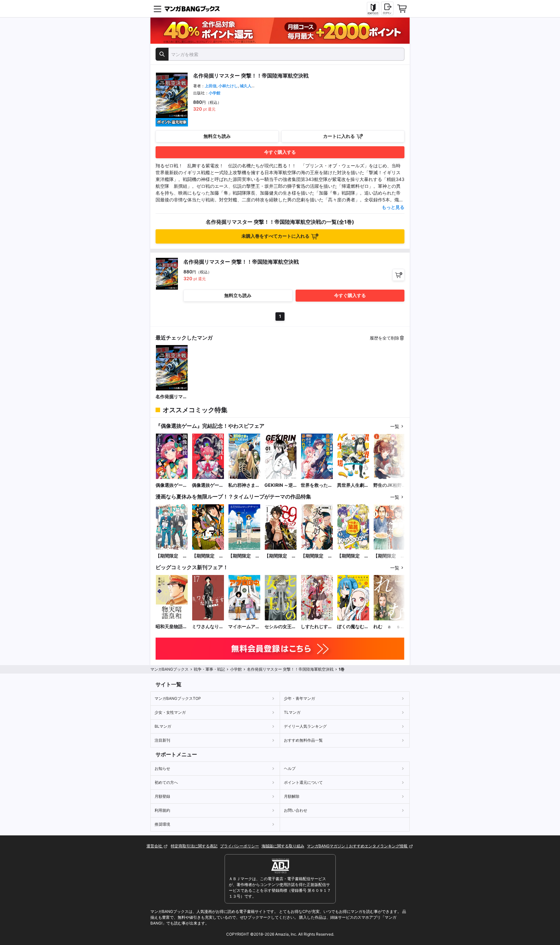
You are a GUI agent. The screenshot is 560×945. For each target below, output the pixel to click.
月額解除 (291, 796)
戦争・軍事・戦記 (209, 669)
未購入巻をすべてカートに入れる (275, 236)
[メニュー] (157, 9)
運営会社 (154, 845)
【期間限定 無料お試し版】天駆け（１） (316, 556)
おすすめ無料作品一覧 (303, 740)
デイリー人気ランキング (305, 726)
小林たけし (228, 85)
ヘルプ (290, 768)
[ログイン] (387, 8)
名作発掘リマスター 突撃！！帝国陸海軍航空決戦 (171, 397)
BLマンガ (163, 726)
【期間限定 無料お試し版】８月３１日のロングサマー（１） (244, 556)
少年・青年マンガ (299, 698)
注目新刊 (162, 740)
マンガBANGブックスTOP (178, 698)
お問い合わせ (295, 810)
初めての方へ (166, 782)
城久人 (245, 85)
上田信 (210, 85)
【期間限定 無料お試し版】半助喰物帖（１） (389, 556)
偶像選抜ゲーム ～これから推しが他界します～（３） (171, 485)
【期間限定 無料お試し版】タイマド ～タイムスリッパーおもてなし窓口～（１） (208, 556)
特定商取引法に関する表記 (194, 845)
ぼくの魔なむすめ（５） (353, 627)
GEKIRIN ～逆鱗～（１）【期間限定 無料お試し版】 (280, 485)
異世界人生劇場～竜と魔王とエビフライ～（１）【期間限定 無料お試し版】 (353, 485)
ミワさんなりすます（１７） (208, 627)
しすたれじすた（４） (316, 627)
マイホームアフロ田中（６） (244, 627)
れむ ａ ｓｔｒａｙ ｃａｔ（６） (389, 627)
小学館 (214, 92)
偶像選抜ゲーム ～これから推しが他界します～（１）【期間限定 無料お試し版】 (208, 485)
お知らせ (162, 768)
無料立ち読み (217, 136)
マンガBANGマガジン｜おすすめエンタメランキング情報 (357, 845)
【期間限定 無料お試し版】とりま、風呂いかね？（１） (353, 556)
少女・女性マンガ (170, 712)
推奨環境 (162, 824)
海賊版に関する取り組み (283, 845)
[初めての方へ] (373, 9)
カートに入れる (339, 136)
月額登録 (162, 796)
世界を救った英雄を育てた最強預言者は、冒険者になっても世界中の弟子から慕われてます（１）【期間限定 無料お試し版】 (316, 485)
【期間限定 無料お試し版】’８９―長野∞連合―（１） (280, 556)
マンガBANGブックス (169, 669)
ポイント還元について (303, 782)
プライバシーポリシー (239, 845)
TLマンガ (292, 712)
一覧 (394, 426)
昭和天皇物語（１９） (169, 627)
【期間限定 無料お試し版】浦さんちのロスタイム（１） (171, 556)
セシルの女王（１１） (278, 627)
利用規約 (162, 810)
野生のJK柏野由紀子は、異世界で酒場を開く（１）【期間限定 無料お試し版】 (389, 485)
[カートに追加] (398, 275)
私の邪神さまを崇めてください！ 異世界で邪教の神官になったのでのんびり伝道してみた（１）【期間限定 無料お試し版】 (244, 485)
